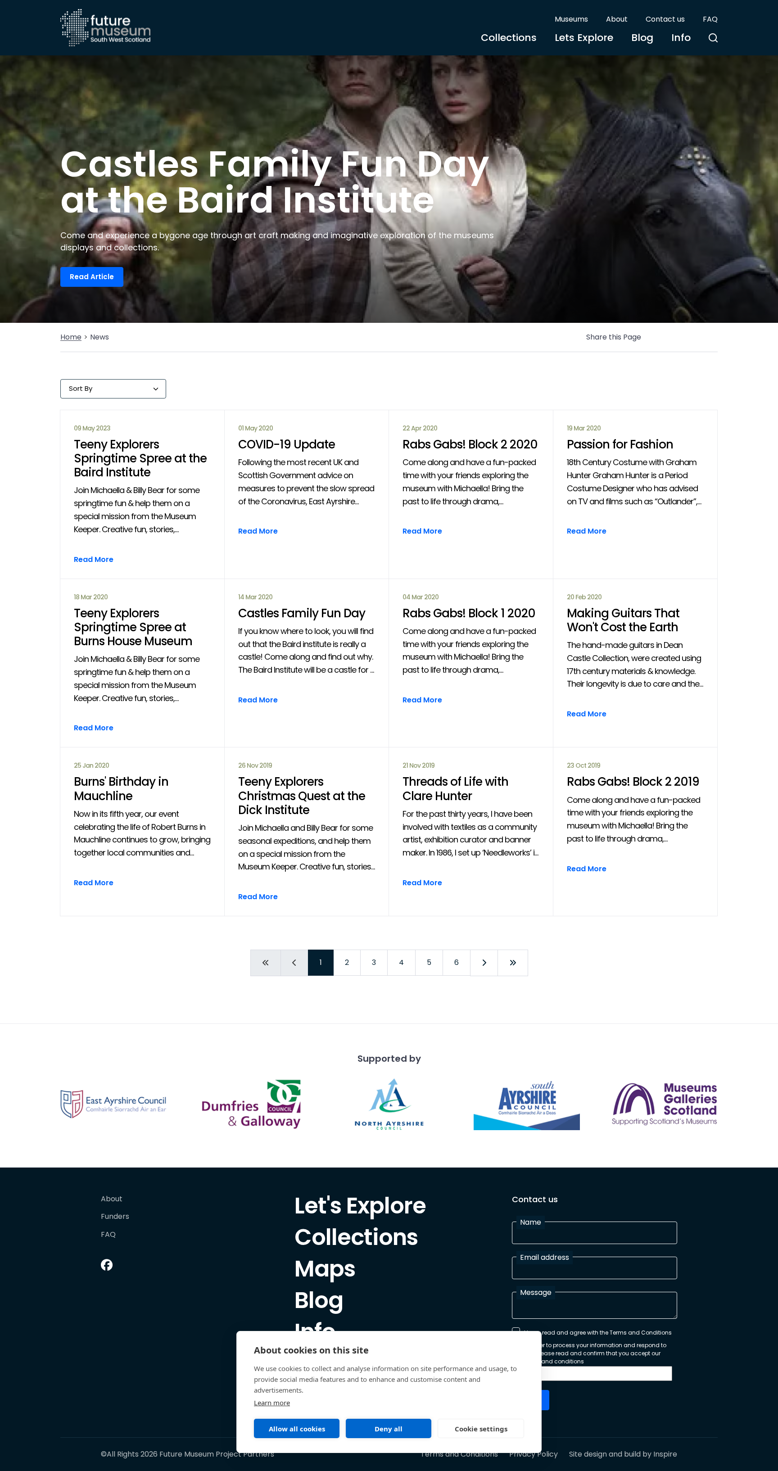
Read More (93, 559)
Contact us (665, 19)
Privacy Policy (533, 1454)
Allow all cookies (297, 1428)
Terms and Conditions (459, 1454)
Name (530, 1222)
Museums (571, 19)
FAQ (710, 19)
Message (536, 1292)
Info (681, 38)
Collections (509, 38)
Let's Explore (360, 1208)
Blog (642, 38)
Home (70, 337)
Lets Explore (584, 38)
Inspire (665, 1454)
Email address (544, 1257)
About (617, 19)
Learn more (272, 1402)
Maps (324, 1271)
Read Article (92, 276)
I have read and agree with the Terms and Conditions (598, 1332)
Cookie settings (481, 1428)
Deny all (389, 1428)
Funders (115, 1217)
